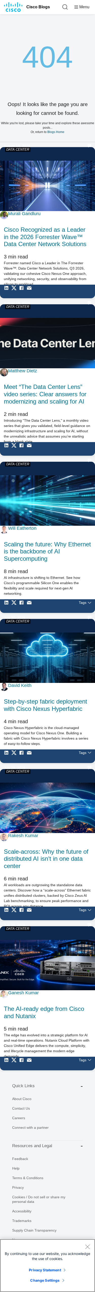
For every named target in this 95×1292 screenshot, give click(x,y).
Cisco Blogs (38, 7)
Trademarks (21, 1221)
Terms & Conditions (27, 1178)
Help (16, 1168)
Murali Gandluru (24, 213)
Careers (18, 1118)
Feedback (20, 1159)
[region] (47, 1265)
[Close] (87, 1246)
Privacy (18, 1187)
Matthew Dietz (22, 370)
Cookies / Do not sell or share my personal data (38, 1199)
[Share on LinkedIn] (7, 291)
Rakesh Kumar (23, 835)
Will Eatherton (22, 528)
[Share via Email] (30, 291)
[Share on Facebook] (23, 291)
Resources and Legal (32, 1145)
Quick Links (23, 1085)
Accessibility (21, 1211)
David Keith (19, 685)
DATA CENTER (17, 149)
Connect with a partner (30, 1127)
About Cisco (21, 1099)
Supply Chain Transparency (34, 1230)
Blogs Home (55, 132)
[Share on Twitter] (15, 291)
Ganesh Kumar (23, 992)
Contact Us (21, 1108)
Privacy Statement (45, 1270)
